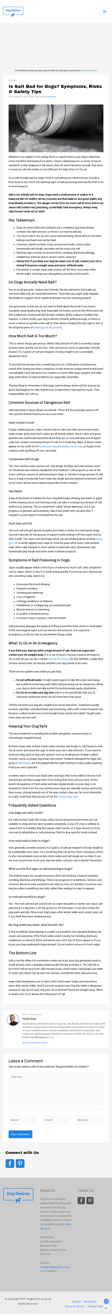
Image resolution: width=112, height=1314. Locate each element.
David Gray (51, 96)
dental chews (23, 763)
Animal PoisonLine (59, 659)
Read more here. (89, 70)
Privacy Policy (96, 1306)
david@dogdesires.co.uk (54, 1267)
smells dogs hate (68, 796)
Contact (76, 1301)
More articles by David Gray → (36, 1043)
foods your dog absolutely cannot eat (60, 446)
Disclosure (90, 1301)
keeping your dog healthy (47, 327)
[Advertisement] (56, 45)
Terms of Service (74, 1306)
